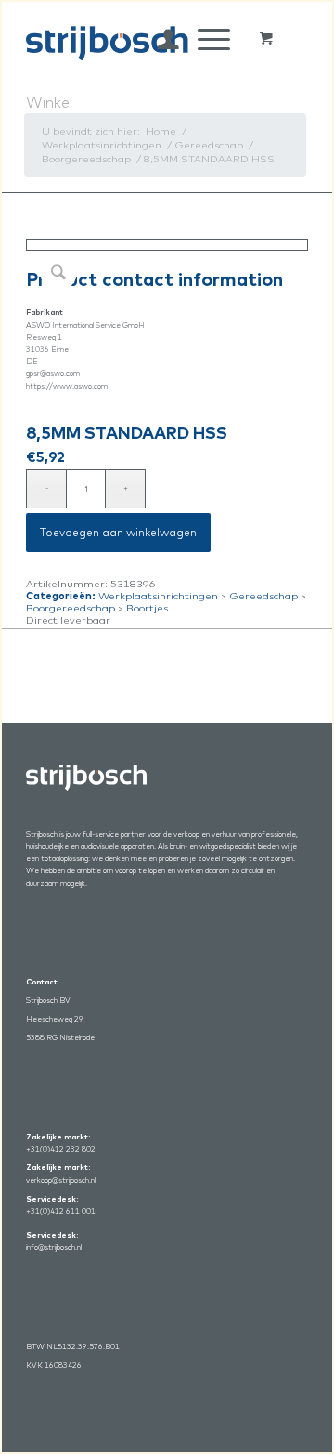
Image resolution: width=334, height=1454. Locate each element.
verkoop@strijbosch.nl (61, 1180)
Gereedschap (263, 595)
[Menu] (204, 39)
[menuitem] (159, 39)
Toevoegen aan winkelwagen (118, 532)
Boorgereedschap (70, 607)
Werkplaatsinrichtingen (158, 595)
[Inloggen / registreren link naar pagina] (159, 39)
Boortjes (147, 607)
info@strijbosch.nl (54, 1247)
